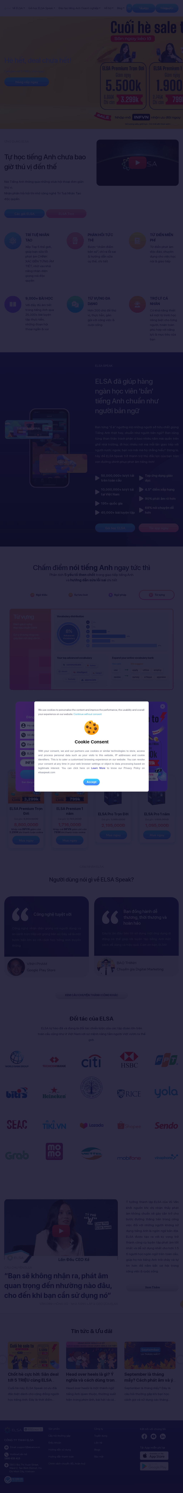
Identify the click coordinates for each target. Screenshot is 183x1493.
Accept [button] (91, 782)
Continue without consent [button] (87, 714)
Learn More (98, 768)
